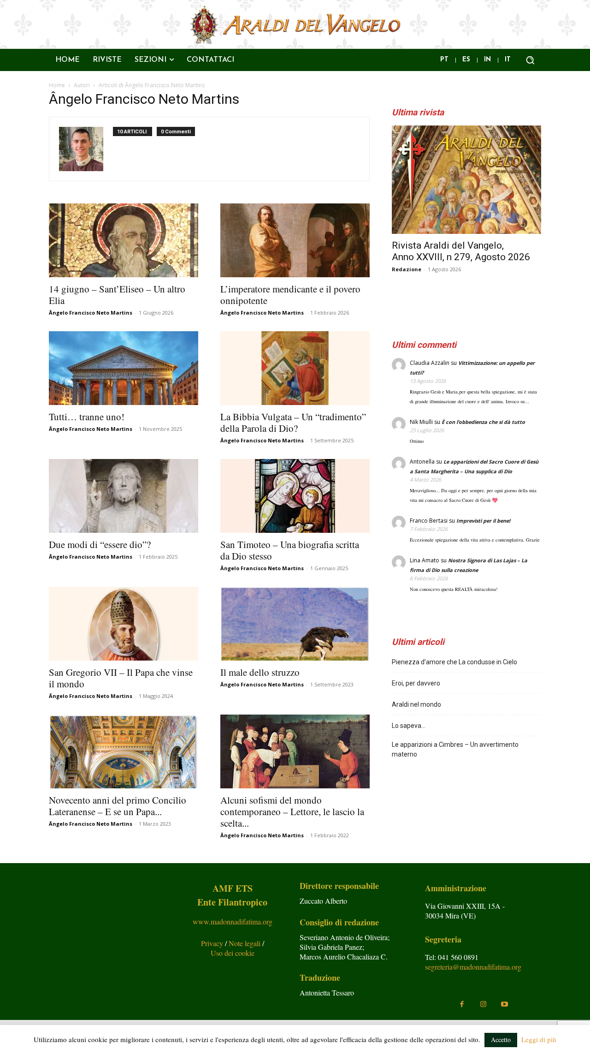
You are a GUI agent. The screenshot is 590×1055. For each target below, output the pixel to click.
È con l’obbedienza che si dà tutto (483, 421)
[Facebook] (462, 1004)
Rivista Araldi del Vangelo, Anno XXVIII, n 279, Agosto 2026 (461, 251)
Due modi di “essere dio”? (100, 544)
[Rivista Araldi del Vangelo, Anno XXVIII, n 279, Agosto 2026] (466, 179)
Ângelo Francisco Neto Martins (90, 312)
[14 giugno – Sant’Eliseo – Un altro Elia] (123, 240)
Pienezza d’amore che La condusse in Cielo (454, 662)
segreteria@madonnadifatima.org (473, 967)
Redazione (406, 269)
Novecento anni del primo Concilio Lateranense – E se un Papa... (117, 805)
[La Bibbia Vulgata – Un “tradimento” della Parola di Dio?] (295, 368)
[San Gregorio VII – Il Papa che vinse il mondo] (123, 624)
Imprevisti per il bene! (483, 520)
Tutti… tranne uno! (86, 416)
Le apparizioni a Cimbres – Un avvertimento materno (455, 749)
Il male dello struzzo (260, 672)
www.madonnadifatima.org (232, 921)
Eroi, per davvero (416, 683)
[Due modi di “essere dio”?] (123, 496)
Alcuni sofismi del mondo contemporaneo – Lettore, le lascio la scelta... (292, 811)
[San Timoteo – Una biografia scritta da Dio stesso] (295, 496)
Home (57, 85)
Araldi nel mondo (416, 704)
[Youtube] (504, 1004)
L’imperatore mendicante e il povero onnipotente (290, 294)
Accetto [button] (501, 1039)
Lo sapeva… (408, 725)
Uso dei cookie (232, 953)
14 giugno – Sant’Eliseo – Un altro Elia (117, 294)
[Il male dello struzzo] (295, 624)
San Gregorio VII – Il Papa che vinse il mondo (121, 678)
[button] (530, 60)
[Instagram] (483, 1004)
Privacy (213, 943)
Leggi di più (538, 1039)
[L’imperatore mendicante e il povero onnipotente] (295, 240)
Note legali (245, 943)
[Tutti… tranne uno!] (123, 368)
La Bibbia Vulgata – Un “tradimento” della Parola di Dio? (293, 422)
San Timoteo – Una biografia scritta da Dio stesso (289, 550)
